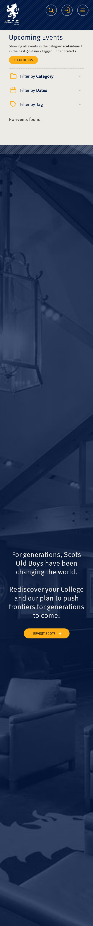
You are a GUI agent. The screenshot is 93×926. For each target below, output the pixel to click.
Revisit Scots (44, 633)
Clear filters (23, 60)
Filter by (36, 76)
